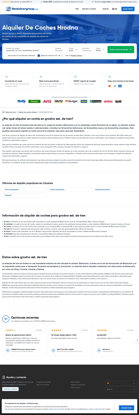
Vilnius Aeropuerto (12, 189)
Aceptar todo (127, 408)
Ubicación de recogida (13, 48)
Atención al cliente (89, 9)
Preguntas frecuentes (43, 382)
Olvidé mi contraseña (78, 385)
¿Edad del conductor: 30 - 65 (50, 55)
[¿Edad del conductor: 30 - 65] (39, 56)
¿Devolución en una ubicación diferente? (21, 55)
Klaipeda (8, 195)
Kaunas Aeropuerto (57, 189)
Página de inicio (10, 112)
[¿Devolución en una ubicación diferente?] (6, 56)
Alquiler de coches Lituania (27, 112)
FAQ (77, 9)
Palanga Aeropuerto (102, 189)
